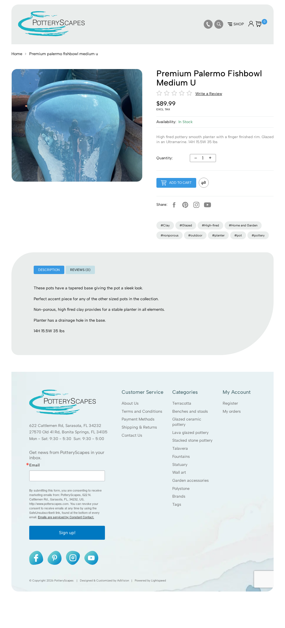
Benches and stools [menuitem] (190, 411)
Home (16, 53)
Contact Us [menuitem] (132, 435)
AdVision (123, 580)
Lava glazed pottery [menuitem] (190, 432)
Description (49, 270)
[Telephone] (208, 24)
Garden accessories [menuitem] (190, 480)
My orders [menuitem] (232, 411)
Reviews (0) (80, 270)
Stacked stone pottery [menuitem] (192, 440)
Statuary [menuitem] (179, 464)
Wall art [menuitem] (179, 472)
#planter (218, 235)
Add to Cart (180, 183)
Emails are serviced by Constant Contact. (66, 517)
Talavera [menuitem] (180, 448)
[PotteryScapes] (51, 35)
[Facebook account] (174, 205)
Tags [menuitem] (176, 504)
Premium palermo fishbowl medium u (63, 53)
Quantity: (164, 158)
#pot (238, 235)
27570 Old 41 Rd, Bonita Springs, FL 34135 (68, 432)
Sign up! (67, 532)
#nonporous (169, 235)
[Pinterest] (185, 205)
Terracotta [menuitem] (181, 403)
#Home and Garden (243, 225)
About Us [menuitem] (130, 403)
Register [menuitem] (230, 403)
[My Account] (251, 25)
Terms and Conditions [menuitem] (142, 411)
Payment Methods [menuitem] (138, 419)
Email (34, 465)
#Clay (165, 225)
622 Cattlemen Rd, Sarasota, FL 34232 (65, 425)
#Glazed (186, 225)
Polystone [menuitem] (181, 488)
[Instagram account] (196, 205)
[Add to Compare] (204, 183)
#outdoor (195, 235)
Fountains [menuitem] (181, 456)
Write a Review (208, 93)
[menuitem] (208, 24)
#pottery (258, 235)
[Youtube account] (207, 205)
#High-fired (210, 225)
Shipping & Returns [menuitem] (139, 427)
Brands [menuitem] (178, 496)
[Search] (218, 24)
